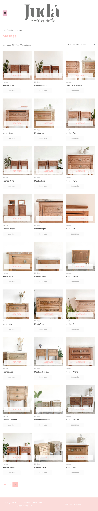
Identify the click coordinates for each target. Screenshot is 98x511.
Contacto (78, 504)
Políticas (68, 504)
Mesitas (11, 30)
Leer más (11, 91)
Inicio (5, 30)
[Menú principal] (5, 13)
